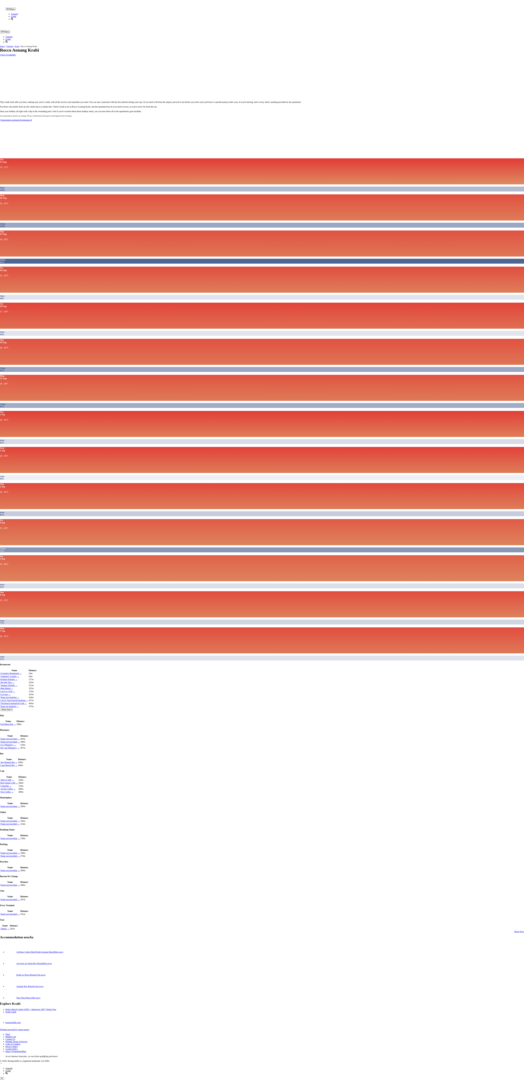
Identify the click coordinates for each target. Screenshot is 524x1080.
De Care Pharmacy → (10, 748)
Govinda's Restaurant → (11, 673)
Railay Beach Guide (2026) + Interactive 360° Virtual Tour (30, 1009)
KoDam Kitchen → (8, 679)
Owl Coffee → (6, 792)
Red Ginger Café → (9, 783)
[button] (1, 1064)
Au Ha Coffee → (7, 789)
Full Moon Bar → (8, 724)
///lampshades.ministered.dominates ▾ (16, 120)
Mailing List (10, 1037)
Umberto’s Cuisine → (9, 676)
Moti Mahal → (6, 688)
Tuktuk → (4, 929)
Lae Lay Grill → (7, 691)
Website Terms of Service (16, 1041)
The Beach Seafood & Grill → (13, 703)
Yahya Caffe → (7, 780)
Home (2, 46)
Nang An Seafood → (9, 706)
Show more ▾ (7, 710)
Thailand (9, 46)
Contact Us (10, 1039)
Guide (13, 16)
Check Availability (8, 55)
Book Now (519, 931)
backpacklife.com (13, 1022)
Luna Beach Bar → (8, 765)
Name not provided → (10, 739)
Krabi (17, 46)
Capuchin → (5, 786)
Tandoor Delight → (8, 685)
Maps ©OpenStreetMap (15, 1051)
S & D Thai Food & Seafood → (14, 700)
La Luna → (5, 694)
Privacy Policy (11, 1046)
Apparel (14, 14)
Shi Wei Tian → (7, 682)
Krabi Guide (10, 1012)
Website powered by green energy (14, 1029)
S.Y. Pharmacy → (8, 745)
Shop (7, 1034)
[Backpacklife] (75, 6)
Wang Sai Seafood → (9, 697)
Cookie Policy (11, 1049)
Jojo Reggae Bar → (8, 762)
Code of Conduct (12, 1044)
